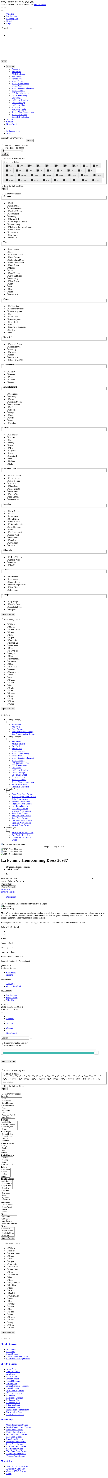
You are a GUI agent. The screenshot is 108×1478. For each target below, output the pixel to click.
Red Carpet (13, 235)
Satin (11, 453)
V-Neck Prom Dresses (21, 825)
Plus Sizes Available (17, 327)
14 (97, 165)
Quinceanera (14, 232)
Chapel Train (14, 481)
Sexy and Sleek (15, 276)
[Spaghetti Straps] (7, 1233)
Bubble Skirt (14, 306)
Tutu (11, 292)
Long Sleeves (14, 582)
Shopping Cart (12, 19)
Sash (11, 420)
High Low (13, 317)
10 (76, 165)
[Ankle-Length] (6, 1181)
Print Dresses (14, 273)
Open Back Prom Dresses (22, 794)
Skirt (11, 284)
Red (11, 677)
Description (11, 897)
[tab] (56, 726)
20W (48, 175)
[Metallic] (4, 1148)
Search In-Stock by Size (15, 158)
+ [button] (8, 722)
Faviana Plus (17, 748)
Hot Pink (13, 667)
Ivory (11, 685)
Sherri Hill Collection (20, 787)
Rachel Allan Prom (19, 784)
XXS (35, 180)
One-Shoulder (15, 527)
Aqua (11, 637)
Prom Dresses (14, 230)
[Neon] (4, 1150)
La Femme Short (19, 775)
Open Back (13, 322)
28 (71, 170)
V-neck (12, 545)
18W (35, 175)
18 (20, 170)
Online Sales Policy (14, 986)
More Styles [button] (11, 827)
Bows (11, 399)
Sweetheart (13, 543)
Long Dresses (14, 265)
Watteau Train (15, 499)
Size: (3, 878)
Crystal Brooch (15, 402)
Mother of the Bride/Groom (20, 227)
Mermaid (12, 562)
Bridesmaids (14, 206)
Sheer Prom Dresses (20, 813)
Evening (12, 216)
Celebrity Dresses (16, 309)
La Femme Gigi (18, 772)
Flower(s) (13, 410)
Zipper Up (13, 357)
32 (92, 170)
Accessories (16, 724)
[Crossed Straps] (8, 1136)
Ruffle (11, 418)
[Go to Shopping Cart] (2, 7)
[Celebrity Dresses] (9, 1124)
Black (11, 696)
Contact (9, 1028)
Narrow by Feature (13, 194)
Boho (11, 252)
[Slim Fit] (7, 1212)
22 (40, 170)
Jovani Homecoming (20, 753)
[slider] (96, 1052)
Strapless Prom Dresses (21, 823)
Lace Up (12, 349)
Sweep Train (14, 494)
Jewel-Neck (14, 519)
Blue (11, 648)
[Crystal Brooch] (7, 1164)
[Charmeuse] (5, 1169)
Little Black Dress (16, 260)
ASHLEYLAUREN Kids (22, 833)
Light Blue (13, 643)
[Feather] (5, 1174)
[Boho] (8, 1113)
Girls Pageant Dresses (18, 222)
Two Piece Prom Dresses (22, 820)
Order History (12, 998)
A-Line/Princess (15, 557)
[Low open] (8, 1141)
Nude (11, 688)
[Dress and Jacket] (8, 1115)
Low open (13, 352)
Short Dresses (14, 281)
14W (10, 175)
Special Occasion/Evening (22, 731)
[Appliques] (7, 1158)
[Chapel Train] (6, 1186)
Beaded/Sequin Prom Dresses (24, 796)
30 (81, 170)
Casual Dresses (15, 208)
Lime (11, 635)
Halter (11, 514)
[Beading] (7, 1160)
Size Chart (5, 889)
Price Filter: (10, 148)
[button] (10, 66)
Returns (9, 975)
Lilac (11, 656)
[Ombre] (4, 1153)
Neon (11, 377)
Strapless (12, 540)
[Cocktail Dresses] (11, 1105)
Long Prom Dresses (20, 808)
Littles (14, 840)
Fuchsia (12, 669)
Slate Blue (13, 645)
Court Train (14, 483)
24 (51, 170)
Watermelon (14, 672)
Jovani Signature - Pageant (23, 758)
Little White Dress (16, 262)
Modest (12, 268)
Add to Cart (6, 884)
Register (9, 21)
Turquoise (13, 640)
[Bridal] (11, 1099)
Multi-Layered (15, 319)
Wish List (10, 14)
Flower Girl (14, 219)
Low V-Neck (14, 521)
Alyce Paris (16, 741)
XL (86, 180)
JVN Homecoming (19, 765)
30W (10, 180)
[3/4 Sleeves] (9, 1219)
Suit (10, 286)
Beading (12, 396)
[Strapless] (7, 1235)
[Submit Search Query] (31, 1038)
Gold (11, 690)
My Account (11, 16)
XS (47, 180)
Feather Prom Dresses (21, 801)
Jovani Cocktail (18, 751)
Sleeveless (13, 590)
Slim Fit (12, 565)
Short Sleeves (14, 587)
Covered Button (15, 344)
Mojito (12, 627)
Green (11, 632)
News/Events (11, 1033)
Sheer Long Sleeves (17, 584)
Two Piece (13, 294)
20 (30, 170)
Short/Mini (13, 491)
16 (9, 170)
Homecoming (14, 224)
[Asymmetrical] (6, 1183)
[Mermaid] (7, 1209)
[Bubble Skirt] (9, 1122)
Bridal (11, 203)
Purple (11, 653)
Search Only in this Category (16, 145)
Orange (12, 680)
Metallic (12, 374)
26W (86, 175)
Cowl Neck (14, 511)
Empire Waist (14, 560)
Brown (12, 693)
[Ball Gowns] (8, 1110)
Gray (11, 698)
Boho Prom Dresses (20, 799)
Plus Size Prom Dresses (21, 816)
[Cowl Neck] (7, 1193)
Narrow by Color (12, 619)
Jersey (11, 443)
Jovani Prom (17, 756)
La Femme (16, 768)
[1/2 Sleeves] (9, 1217)
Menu (4, 62)
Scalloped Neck (15, 532)
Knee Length (14, 489)
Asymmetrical (15, 478)
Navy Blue (13, 651)
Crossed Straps (15, 347)
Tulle (11, 464)
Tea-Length (14, 497)
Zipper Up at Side (16, 360)
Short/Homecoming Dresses (23, 734)
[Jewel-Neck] (7, 1200)
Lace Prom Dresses (20, 806)
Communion (14, 214)
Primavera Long (18, 777)
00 (21, 165)
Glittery (12, 372)
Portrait (12, 529)
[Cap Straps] (7, 1228)
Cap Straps (13, 601)
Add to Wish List (8, 887)
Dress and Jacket (16, 254)
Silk (10, 458)
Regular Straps (15, 604)
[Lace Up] (8, 1139)
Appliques (13, 394)
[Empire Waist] (7, 1207)
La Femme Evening (20, 770)
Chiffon (12, 437)
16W (23, 175)
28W (98, 175)
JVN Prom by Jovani (20, 763)
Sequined (13, 456)
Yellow (12, 624)
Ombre (12, 380)
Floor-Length (14, 486)
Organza (12, 451)
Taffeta (12, 461)
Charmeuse (13, 435)
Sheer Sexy (13, 278)
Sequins (12, 423)
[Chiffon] (5, 1172)
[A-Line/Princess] (7, 1205)
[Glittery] (4, 1146)
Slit (10, 332)
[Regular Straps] (7, 1231)
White (11, 704)
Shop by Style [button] (12, 789)
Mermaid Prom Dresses (21, 811)
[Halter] (7, 1195)
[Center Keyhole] (9, 1127)
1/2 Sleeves (13, 577)
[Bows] (7, 1162)
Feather (12, 407)
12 (86, 165)
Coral (11, 683)
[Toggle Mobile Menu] (2, 1012)
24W (73, 175)
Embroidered (14, 404)
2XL (97, 180)
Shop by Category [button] (13, 719)
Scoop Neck (14, 535)
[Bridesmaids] (11, 1101)
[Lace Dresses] (8, 1117)
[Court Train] (6, 1188)
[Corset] (9, 1129)
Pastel (11, 382)
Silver (11, 701)
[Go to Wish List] (5, 7)
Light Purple (14, 659)
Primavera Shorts (19, 779)
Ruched (12, 330)
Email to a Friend (8, 892)
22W (60, 175)
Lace (11, 415)
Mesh (11, 448)
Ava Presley (17, 746)
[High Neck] (7, 1198)
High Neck (13, 516)
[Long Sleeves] (9, 1221)
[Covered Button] (8, 1134)
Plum (11, 675)
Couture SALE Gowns (21, 837)
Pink (11, 664)
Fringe (11, 412)
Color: (4, 881)
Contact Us (11, 972)
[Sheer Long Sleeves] (9, 1223)
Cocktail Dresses (16, 211)
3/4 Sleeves (13, 579)
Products (10, 1018)
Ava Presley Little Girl (21, 835)
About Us (10, 984)
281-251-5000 (40, 4)
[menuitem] (56, 14)
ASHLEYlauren (18, 744)
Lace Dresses (14, 257)
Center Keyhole (15, 311)
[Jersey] (5, 1176)
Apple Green (14, 629)
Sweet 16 (13, 237)
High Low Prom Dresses (22, 804)
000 (10, 165)
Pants (11, 270)
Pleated (12, 325)
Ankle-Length (15, 475)
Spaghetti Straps (15, 607)
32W (23, 180)
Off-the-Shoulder (16, 524)
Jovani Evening (18, 760)
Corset (11, 314)
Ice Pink (12, 661)
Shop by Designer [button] (13, 736)
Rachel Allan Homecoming (23, 782)
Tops (11, 289)
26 (61, 170)
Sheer (11, 355)
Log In (9, 23)
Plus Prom (16, 727)
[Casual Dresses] (11, 1103)
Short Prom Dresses (20, 818)
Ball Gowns (14, 249)
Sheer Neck (14, 537)
